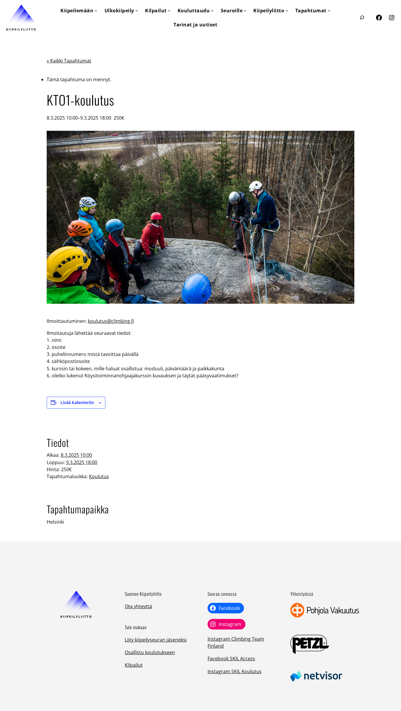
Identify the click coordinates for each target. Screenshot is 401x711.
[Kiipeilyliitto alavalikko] (286, 10)
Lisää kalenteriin (77, 402)
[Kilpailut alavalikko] (169, 10)
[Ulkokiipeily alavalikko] (136, 10)
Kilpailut (134, 665)
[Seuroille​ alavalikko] (245, 10)
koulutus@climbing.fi (111, 321)
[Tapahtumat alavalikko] (329, 10)
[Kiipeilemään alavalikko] (96, 10)
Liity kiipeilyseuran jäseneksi (156, 640)
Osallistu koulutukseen (150, 652)
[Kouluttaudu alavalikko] (212, 10)
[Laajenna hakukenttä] (362, 17)
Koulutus (99, 476)
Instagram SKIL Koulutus (235, 671)
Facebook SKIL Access (231, 658)
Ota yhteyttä (138, 606)
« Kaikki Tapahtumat (69, 60)
